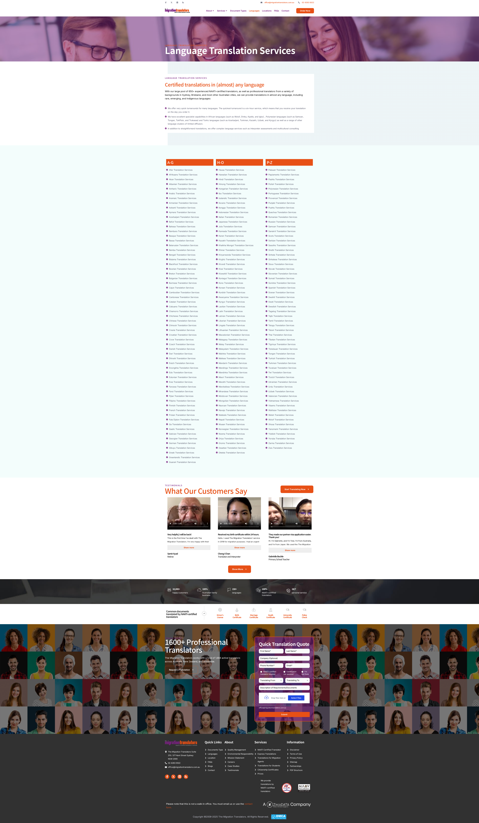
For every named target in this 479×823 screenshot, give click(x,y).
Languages (254, 10)
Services (221, 10)
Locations (267, 10)
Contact (285, 10)
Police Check (304, 616)
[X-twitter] (171, 2)
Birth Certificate (237, 616)
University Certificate (287, 616)
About (209, 10)
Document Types (238, 10)
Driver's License (220, 616)
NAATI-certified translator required (268, 673)
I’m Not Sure (305, 673)
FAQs (276, 10)
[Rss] (183, 2)
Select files (296, 698)
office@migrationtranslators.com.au (272, 708)
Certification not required (290, 673)
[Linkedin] (177, 2)
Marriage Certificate (253, 616)
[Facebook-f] (166, 2)
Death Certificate (270, 616)
